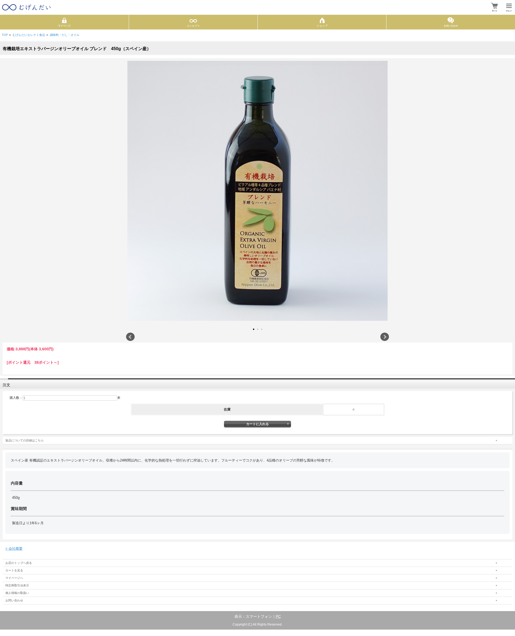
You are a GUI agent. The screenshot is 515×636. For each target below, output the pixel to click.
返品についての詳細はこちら (24, 440)
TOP (5, 34)
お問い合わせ (14, 600)
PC (278, 616)
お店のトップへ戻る (18, 562)
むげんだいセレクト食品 (29, 34)
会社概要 (14, 548)
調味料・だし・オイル (64, 34)
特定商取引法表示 (17, 585)
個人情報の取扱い (17, 592)
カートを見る (14, 570)
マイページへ (14, 577)
